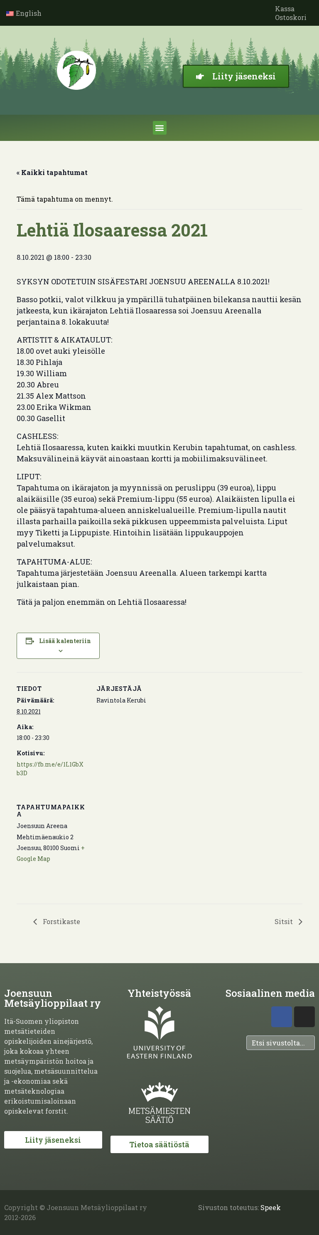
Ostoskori (291, 17)
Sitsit (284, 921)
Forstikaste (60, 921)
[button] (160, 128)
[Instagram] (304, 1016)
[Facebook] (281, 1016)
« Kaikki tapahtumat (52, 172)
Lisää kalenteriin (65, 641)
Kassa (284, 8)
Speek (270, 1207)
